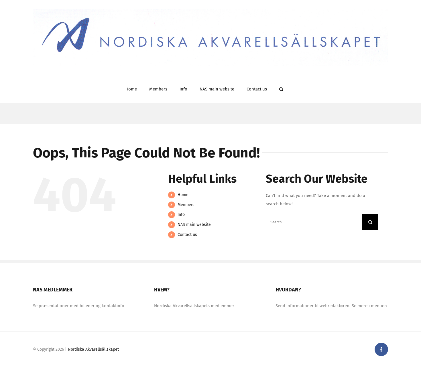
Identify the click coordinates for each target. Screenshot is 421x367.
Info (181, 214)
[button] (281, 88)
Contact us (187, 234)
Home (183, 194)
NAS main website (194, 224)
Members (186, 204)
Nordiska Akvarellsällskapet (93, 349)
